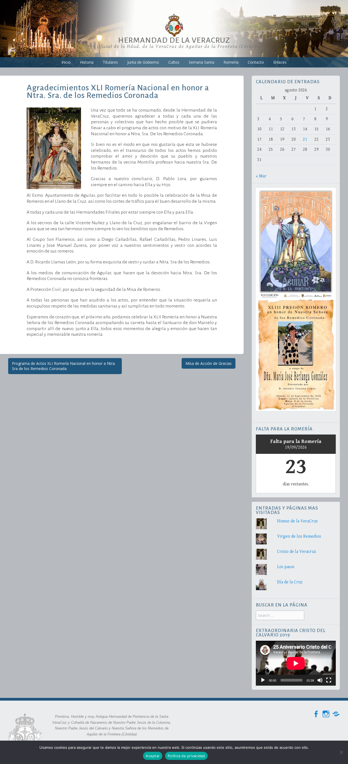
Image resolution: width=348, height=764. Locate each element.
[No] (341, 752)
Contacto (256, 62)
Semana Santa (201, 62)
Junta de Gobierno (143, 62)
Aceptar (153, 756)
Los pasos (285, 566)
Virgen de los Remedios (299, 536)
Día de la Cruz (290, 582)
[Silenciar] (320, 680)
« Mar (261, 176)
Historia (87, 62)
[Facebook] (316, 714)
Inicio (66, 62)
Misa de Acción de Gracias (208, 363)
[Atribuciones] (336, 714)
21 (305, 139)
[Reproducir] (263, 680)
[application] (296, 663)
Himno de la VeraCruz (297, 521)
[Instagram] (326, 714)
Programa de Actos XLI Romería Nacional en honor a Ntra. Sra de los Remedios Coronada (64, 366)
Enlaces (280, 62)
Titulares (110, 62)
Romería (230, 62)
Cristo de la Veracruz (296, 551)
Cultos (173, 62)
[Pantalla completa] (328, 680)
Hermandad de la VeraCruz (174, 40)
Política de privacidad (186, 756)
